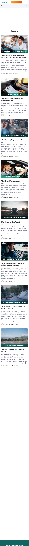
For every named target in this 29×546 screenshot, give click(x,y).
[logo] (4, 2)
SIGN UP (16, 2)
